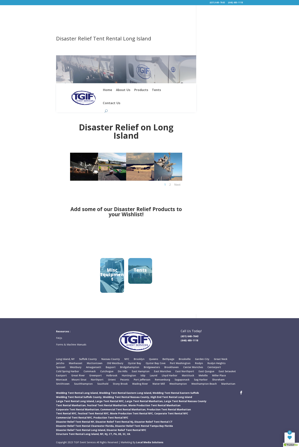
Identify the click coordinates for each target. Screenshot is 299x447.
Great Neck (220, 359)
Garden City (202, 359)
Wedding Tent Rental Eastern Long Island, (125, 392)
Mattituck (188, 375)
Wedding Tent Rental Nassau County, (126, 397)
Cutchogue (106, 371)
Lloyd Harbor (169, 375)
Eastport (61, 375)
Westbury (75, 367)
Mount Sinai (79, 379)
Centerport (214, 367)
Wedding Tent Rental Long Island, (77, 392)
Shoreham (218, 379)
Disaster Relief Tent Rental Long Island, (81, 430)
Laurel (153, 375)
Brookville (185, 359)
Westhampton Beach (204, 383)
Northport (97, 379)
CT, (111, 434)
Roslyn (199, 363)
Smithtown (63, 383)
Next (177, 185)
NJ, (106, 434)
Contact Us (111, 103)
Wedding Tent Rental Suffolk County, (79, 397)
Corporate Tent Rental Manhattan (77, 409)
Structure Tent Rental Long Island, (77, 434)
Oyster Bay (134, 363)
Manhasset (75, 363)
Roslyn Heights (216, 363)
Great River (78, 375)
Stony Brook (120, 383)
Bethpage (168, 359)
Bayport (111, 367)
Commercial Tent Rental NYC (74, 417)
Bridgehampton (129, 367)
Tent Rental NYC (66, 413)
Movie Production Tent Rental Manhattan (154, 405)
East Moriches (162, 371)
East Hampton (141, 371)
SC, (124, 434)
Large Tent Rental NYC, (109, 401)
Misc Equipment (112, 274)
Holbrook (111, 375)
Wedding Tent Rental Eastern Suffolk (176, 392)
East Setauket (227, 371)
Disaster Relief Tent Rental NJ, (115, 421)
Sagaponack (182, 379)
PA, (115, 434)
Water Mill (158, 383)
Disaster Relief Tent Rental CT (153, 421)
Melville (203, 375)
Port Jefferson (142, 379)
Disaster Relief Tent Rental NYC (126, 430)
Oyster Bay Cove (155, 363)
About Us (123, 90)
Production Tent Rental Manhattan (169, 409)
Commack (90, 371)
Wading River (140, 383)
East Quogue (206, 371)
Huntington (129, 375)
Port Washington (180, 363)
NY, (102, 434)
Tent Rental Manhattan (71, 405)
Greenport (95, 375)
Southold (102, 383)
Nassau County (110, 359)
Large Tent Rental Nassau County (185, 401)
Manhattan (228, 383)
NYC (126, 359)
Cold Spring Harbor (67, 371)
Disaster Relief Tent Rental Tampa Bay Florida (144, 425)
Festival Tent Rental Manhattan (107, 405)
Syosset (60, 367)
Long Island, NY (65, 359)
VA (128, 434)
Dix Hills (122, 371)
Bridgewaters (152, 367)
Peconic (124, 379)
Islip (143, 375)
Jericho (60, 363)
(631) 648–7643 (217, 3)
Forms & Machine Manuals (71, 344)
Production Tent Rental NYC (110, 417)
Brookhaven (171, 367)
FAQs (59, 338)
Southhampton (83, 383)
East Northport (184, 371)
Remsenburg (162, 379)
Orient (112, 379)
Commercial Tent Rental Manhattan (123, 409)
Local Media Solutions (149, 442)
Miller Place (219, 375)
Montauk (61, 379)
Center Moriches (193, 367)
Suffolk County (88, 359)
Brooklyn (139, 359)
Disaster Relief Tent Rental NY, (75, 421)
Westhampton (178, 383)
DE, (120, 434)
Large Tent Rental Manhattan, (144, 401)
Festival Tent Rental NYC (93, 413)
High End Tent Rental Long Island (171, 397)
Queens (153, 359)
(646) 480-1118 (235, 3)
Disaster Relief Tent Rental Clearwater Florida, (85, 425)
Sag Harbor (201, 379)
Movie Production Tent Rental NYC (131, 413)
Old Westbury (115, 363)
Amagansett (93, 367)
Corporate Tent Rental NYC (171, 413)
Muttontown (94, 363)
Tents (156, 90)
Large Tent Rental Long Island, (75, 401)
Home (107, 90)
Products (141, 90)
